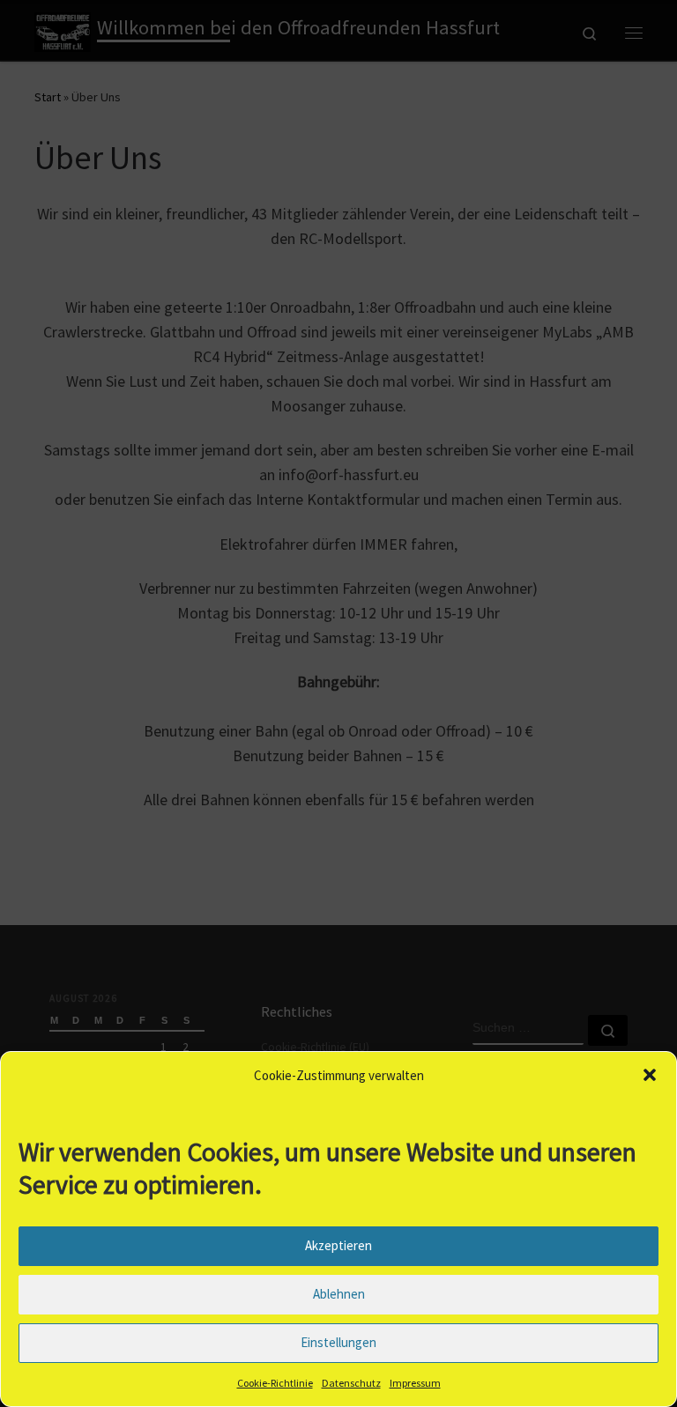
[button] (649, 1075)
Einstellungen (338, 1342)
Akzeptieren (338, 1245)
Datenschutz (351, 1382)
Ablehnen (339, 1293)
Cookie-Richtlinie (275, 1382)
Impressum (415, 1382)
